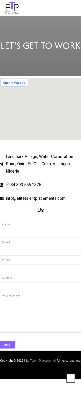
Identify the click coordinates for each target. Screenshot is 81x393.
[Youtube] (50, 371)
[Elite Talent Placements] (16, 8)
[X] (44, 371)
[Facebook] (31, 371)
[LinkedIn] (37, 371)
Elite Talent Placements (39, 360)
